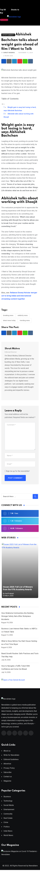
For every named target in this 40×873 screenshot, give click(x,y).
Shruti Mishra (9, 52)
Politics (7, 827)
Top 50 (3, 10)
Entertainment (9, 809)
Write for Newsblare (11, 755)
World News (8, 835)
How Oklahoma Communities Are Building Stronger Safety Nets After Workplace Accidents (17, 616)
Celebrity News (23, 315)
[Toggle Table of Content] (3, 104)
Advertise (7, 764)
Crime (6, 822)
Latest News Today (9, 320)
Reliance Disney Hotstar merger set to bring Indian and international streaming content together (19, 296)
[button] (4, 5)
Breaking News (8, 315)
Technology (8, 801)
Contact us (8, 776)
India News (8, 831)
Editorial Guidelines (11, 759)
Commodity (8, 814)
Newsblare (33, 865)
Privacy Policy (9, 768)
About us (7, 751)
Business (7, 797)
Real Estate (8, 818)
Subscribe (7, 772)
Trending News (25, 320)
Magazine (7, 781)
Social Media (9, 805)
